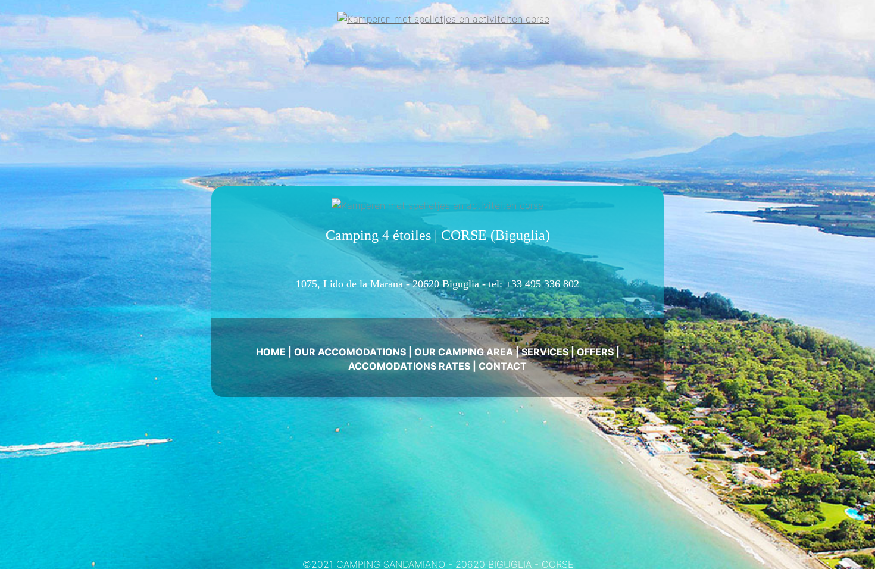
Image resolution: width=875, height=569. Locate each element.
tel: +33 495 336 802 (534, 284)
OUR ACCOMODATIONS (350, 352)
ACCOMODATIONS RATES (409, 366)
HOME (271, 352)
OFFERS (595, 352)
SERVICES (544, 352)
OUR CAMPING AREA (463, 352)
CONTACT (503, 366)
